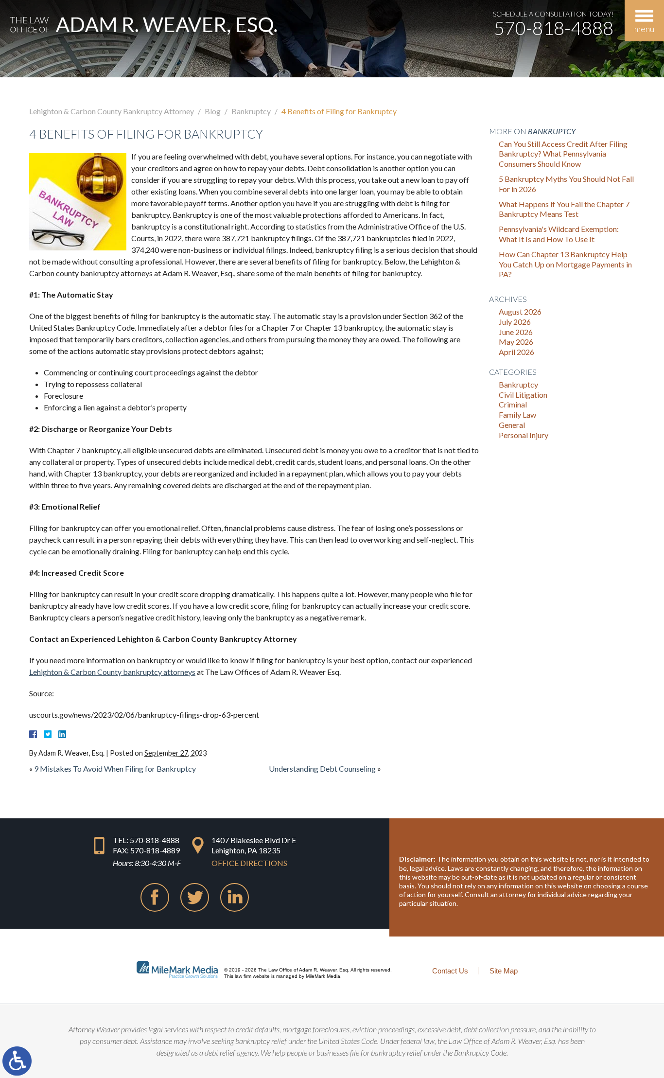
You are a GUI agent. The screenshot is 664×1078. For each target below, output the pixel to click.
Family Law (517, 414)
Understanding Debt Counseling (322, 768)
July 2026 (515, 321)
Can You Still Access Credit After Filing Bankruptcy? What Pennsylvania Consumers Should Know (563, 154)
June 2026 (516, 331)
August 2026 (520, 311)
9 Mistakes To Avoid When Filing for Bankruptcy (115, 768)
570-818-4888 (553, 27)
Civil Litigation (523, 394)
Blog (213, 111)
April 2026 (516, 351)
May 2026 (516, 341)
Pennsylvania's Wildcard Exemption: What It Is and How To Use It (559, 234)
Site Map (503, 971)
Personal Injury (523, 435)
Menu (644, 28)
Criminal (513, 404)
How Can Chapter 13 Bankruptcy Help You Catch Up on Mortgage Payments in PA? (565, 264)
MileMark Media (323, 976)
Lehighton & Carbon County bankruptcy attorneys (112, 671)
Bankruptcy (251, 111)
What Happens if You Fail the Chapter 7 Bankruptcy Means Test (564, 209)
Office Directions (249, 862)
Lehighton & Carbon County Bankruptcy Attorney (111, 111)
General (512, 424)
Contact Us (450, 971)
